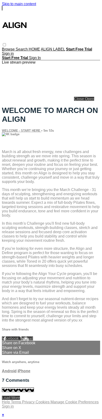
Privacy (29, 402)
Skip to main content (19, 4)
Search (22, 49)
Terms (16, 402)
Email (28, 338)
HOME (34, 49)
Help (6, 402)
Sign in (8, 53)
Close (79, 99)
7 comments (12, 144)
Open (89, 99)
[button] (4, 44)
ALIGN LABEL (53, 49)
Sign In (35, 58)
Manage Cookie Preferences (75, 402)
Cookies (43, 402)
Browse (9, 49)
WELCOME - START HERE (21, 130)
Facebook (11, 338)
